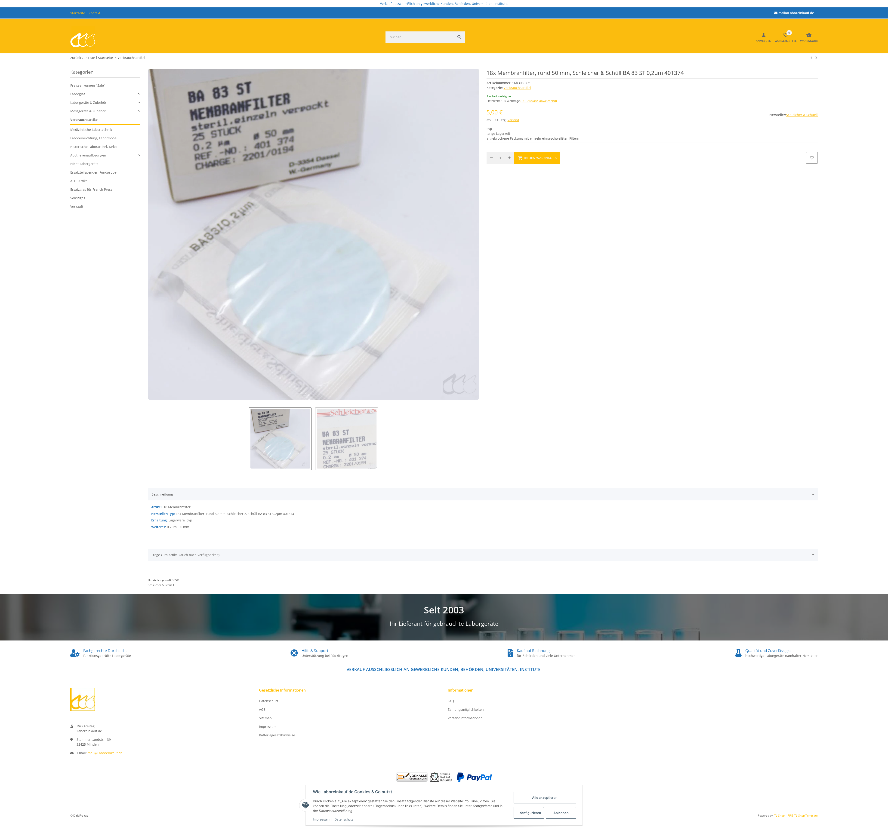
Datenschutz (344, 819)
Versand (513, 120)
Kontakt (94, 13)
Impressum (321, 819)
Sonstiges (77, 198)
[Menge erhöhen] (509, 158)
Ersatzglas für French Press (91, 189)
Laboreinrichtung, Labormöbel (93, 138)
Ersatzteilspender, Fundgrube (93, 172)
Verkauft (76, 206)
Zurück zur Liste (82, 57)
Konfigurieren (530, 813)
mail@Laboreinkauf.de (105, 753)
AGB (262, 709)
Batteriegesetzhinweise (277, 735)
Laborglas (77, 94)
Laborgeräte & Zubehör (88, 102)
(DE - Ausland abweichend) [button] (539, 101)
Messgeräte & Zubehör (88, 111)
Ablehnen (561, 813)
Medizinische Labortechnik (91, 129)
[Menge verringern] (491, 158)
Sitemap (265, 718)
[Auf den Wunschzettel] (812, 158)
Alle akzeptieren (545, 797)
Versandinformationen (465, 718)
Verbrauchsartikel (517, 88)
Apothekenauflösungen (88, 155)
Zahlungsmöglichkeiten (466, 709)
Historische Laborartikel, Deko (93, 146)
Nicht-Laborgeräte (84, 164)
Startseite (77, 13)
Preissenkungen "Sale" (87, 85)
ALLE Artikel (79, 181)
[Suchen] (459, 37)
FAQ (451, 701)
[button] (105, 94)
